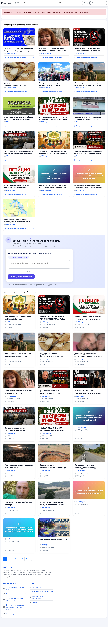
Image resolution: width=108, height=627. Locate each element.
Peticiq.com (6, 3)
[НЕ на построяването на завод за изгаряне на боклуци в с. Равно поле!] (89, 78)
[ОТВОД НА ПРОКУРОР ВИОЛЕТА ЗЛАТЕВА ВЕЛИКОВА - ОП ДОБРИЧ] (54, 44)
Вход (86, 3)
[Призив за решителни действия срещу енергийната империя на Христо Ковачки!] (54, 181)
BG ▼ (19, 3)
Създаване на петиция (22, 277)
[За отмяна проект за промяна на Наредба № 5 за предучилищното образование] (54, 146)
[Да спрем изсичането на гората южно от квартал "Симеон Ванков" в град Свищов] (89, 181)
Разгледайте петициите (33, 3)
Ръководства (9, 583)
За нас (54, 3)
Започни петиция (98, 3)
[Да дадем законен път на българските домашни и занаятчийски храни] (19, 78)
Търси (64, 3)
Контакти (47, 3)
